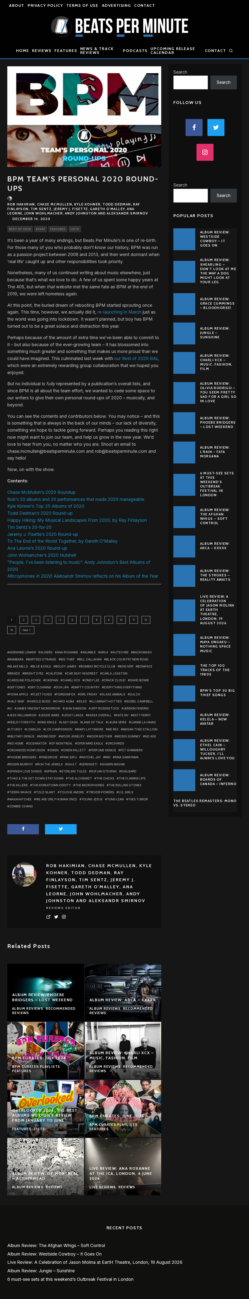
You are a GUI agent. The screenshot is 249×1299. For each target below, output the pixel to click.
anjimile (89, 652)
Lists (75, 229)
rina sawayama (127, 757)
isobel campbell (139, 701)
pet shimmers (131, 750)
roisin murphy (21, 764)
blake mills (18, 666)
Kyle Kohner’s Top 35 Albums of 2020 (45, 506)
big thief (68, 659)
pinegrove (49, 757)
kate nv (122, 715)
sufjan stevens (104, 771)
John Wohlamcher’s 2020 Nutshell (41, 555)
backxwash (142, 652)
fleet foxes (42, 694)
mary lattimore (90, 729)
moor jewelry (72, 736)
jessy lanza (73, 715)
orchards (115, 743)
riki (107, 757)
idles (83, 701)
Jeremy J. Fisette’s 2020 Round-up (42, 534)
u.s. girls (125, 792)
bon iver (126, 666)
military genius (22, 736)
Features (65, 50)
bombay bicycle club (98, 666)
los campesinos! (58, 729)
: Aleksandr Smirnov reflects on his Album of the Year (82, 576)
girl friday (88, 694)
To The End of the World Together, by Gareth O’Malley (62, 541)
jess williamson (22, 715)
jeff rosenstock (105, 708)
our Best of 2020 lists (136, 358)
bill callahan (90, 659)
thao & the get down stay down (36, 778)
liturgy (15, 729)
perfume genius (103, 750)
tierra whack (20, 792)
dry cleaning (40, 687)
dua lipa (62, 687)
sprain (51, 771)
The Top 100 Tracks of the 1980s (215, 669)
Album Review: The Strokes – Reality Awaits (215, 575)
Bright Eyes (34, 673)
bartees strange (42, 659)
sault (72, 764)
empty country (86, 687)
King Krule (48, 722)
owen (54, 750)
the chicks (105, 778)
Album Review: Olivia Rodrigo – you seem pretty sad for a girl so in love (218, 392)
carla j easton (114, 673)
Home (22, 50)
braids (14, 673)
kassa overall (100, 715)
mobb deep (47, 736)
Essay (40, 229)
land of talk (92, 722)
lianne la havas (143, 722)
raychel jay (91, 757)
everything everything (123, 687)
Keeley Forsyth (22, 722)
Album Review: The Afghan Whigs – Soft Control (215, 516)
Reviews (42, 50)
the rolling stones (125, 785)
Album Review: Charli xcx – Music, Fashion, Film (216, 362)
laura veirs (117, 722)
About (16, 5)
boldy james (65, 666)
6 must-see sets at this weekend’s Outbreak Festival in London (217, 484)
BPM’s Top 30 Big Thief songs (217, 692)
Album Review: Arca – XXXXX (215, 545)
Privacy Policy (45, 5)
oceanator (37, 743)
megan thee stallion (140, 729)
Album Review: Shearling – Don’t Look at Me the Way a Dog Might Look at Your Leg (218, 271)
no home (16, 743)
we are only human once (56, 799)
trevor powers (101, 792)
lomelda (34, 729)
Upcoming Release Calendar (173, 50)
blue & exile (41, 666)
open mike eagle (90, 743)
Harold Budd (40, 701)
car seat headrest (82, 673)
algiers (46, 652)
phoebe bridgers (22, 757)
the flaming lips (132, 778)
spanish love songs (25, 771)
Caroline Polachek (25, 680)
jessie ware (50, 715)
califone (55, 673)
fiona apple (18, 694)
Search (180, 72)
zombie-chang (21, 806)
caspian (51, 680)
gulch (135, 694)
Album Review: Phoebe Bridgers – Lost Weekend (218, 422)
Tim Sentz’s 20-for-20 (29, 527)
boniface (145, 666)
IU (10, 708)
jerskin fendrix (136, 708)
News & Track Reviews (97, 50)
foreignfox (65, 694)
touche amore (72, 792)
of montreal (62, 743)
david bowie (139, 680)
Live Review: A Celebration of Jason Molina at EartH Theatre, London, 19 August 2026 (217, 609)
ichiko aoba (64, 701)
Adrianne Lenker (22, 652)
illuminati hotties (106, 701)
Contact (144, 5)
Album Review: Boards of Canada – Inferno (218, 779)
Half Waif (17, 701)
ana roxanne (67, 652)
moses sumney (128, 736)
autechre (121, 652)
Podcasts (135, 50)
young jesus (92, 799)
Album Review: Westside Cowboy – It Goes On (215, 239)
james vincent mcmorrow (38, 708)
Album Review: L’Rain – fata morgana (215, 451)
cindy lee (91, 680)
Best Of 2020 (20, 229)
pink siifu (69, 757)
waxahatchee (20, 799)
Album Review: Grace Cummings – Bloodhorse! (217, 303)
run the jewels (50, 764)
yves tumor (138, 799)
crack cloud (114, 680)
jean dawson (75, 708)
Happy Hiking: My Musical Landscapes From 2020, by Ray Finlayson (77, 520)
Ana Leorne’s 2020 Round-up (37, 548)
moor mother (100, 736)
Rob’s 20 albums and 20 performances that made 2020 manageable (75, 499)
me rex (113, 729)
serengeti (89, 764)
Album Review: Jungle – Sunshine (215, 332)
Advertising (116, 5)
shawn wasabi (113, 764)
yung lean (115, 799)
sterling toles (74, 771)
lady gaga (69, 722)
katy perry (142, 715)
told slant (45, 792)
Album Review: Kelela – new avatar (215, 719)
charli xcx (71, 680)
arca (104, 652)
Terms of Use (82, 5)
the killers (18, 785)
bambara (16, 659)
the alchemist (80, 778)
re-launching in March (119, 312)
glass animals (113, 694)
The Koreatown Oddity (51, 785)
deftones (17, 687)
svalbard (128, 771)
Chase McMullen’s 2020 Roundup (41, 492)
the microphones (89, 785)
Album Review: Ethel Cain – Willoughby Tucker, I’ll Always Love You (217, 749)
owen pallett (74, 750)
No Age (150, 736)
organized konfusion (27, 750)
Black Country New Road (127, 659)
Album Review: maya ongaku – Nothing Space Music (215, 644)
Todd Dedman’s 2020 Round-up (40, 513)
